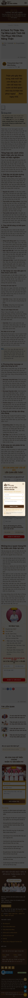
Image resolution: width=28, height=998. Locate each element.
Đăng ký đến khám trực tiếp (15, 509)
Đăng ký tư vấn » (14, 506)
